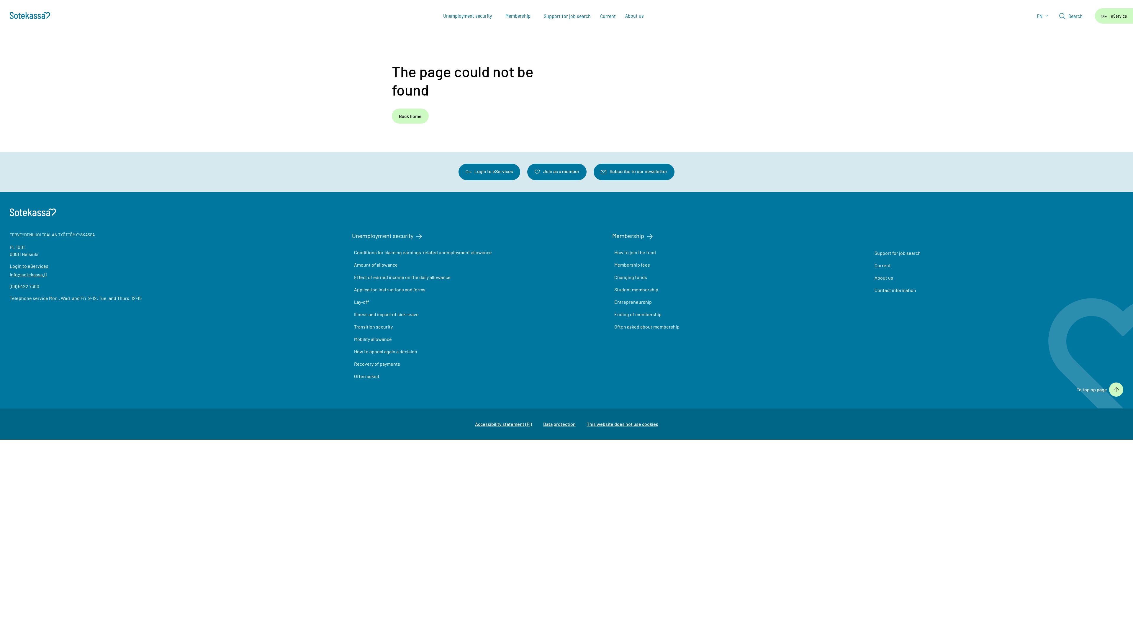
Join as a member (561, 171)
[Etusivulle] (33, 16)
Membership (628, 235)
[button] (1071, 15)
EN (1040, 16)
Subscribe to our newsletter (638, 171)
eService (1119, 16)
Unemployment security (382, 235)
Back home (410, 116)
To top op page (1092, 389)
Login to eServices (493, 171)
